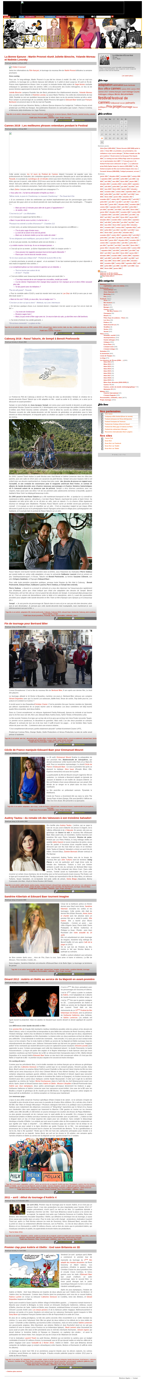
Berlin (126, 85)
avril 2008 (131, 266)
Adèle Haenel (58, 842)
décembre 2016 (123, 204)
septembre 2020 (106, 179)
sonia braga (45, 887)
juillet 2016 (132, 207)
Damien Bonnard (70, 852)
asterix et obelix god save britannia (73, 1186)
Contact (135, 1378)
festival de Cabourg (78, 612)
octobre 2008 (120, 263)
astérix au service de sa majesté (46, 1184)
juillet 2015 (124, 214)
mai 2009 (131, 258)
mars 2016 (126, 209)
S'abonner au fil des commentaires (111, 274)
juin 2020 (132, 179)
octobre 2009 (127, 255)
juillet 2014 (115, 222)
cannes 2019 (37, 327)
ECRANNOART (72, 16)
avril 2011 (118, 245)
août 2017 (136, 199)
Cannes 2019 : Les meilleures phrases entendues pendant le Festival (46, 125)
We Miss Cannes (113, 311)
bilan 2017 (107, 375)
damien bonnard (45, 885)
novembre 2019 (116, 184)
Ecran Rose (108, 344)
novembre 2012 (105, 235)
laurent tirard (70, 1237)
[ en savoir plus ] (127, 75)
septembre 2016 (115, 207)
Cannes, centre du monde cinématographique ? (120, 387)
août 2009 (108, 258)
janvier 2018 (117, 197)
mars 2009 (108, 260)
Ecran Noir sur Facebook (113, 443)
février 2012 (103, 240)
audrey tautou (34, 885)
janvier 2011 (104, 248)
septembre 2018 (131, 191)
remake (26, 887)
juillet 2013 (108, 230)
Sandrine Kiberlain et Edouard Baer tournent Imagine (37, 896)
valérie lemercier (85, 1187)
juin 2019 (124, 186)
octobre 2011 (104, 243)
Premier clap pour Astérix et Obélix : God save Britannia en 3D (42, 1247)
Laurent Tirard (30, 1338)
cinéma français (115, 92)
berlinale (131, 85)
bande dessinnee (73, 1359)
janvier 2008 (117, 268)
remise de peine (35, 887)
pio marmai (19, 887)
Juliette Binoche (15, 93)
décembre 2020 (114, 176)
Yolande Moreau (85, 93)
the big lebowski (67, 887)
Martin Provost (70, 70)
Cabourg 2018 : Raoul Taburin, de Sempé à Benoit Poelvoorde (42, 338)
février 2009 (116, 260)
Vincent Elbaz (85, 887)
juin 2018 (116, 194)
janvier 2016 (104, 212)
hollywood (114, 103)
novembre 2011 (134, 240)
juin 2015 (132, 214)
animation (118, 85)
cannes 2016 (135, 89)
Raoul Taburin (47, 614)
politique (102, 107)
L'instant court (108, 346)
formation (103, 351)
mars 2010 (115, 253)
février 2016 (134, 209)
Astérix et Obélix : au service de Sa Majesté (20, 1186)
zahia (50, 329)
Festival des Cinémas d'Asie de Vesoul (117, 424)
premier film (17, 1029)
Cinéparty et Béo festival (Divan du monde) (119, 416)
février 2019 (116, 189)
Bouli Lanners (70, 1327)
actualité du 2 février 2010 (43, 1343)
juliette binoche (49, 114)
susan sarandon (55, 887)
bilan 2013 (107, 366)
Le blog (102, 358)
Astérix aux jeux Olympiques (67, 1184)
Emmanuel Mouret (64, 757)
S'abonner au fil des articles (109, 273)
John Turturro (66, 860)
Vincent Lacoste (81, 1046)
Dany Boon (13, 1314)
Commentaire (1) (63, 1367)
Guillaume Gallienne (71, 1015)
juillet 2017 (103, 202)
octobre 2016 (104, 207)
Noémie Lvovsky (39, 95)
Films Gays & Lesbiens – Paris (114, 318)
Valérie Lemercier (70, 1018)
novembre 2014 (116, 220)
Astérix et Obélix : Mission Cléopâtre (57, 1084)
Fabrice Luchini (15, 1297)
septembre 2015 (106, 214)
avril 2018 (131, 194)
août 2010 (116, 250)
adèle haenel (24, 885)
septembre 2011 (115, 243)
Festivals (57, 330)
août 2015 (116, 214)
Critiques (41, 1189)
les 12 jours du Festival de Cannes (42, 174)
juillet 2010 (124, 250)
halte (64, 327)
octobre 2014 (127, 220)
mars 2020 (115, 181)
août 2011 (125, 243)
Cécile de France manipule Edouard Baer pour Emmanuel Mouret (44, 749)
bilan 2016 (107, 373)
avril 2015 (108, 217)
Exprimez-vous (80, 120)
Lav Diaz (66, 293)
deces (117, 94)
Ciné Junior (109, 414)
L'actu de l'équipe (106, 356)
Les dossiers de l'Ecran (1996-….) (111, 360)
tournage (70, 740)
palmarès (130, 102)
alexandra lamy (31, 738)
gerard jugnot (71, 1361)
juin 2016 (103, 209)
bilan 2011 (85, 1236)
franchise (62, 1187)
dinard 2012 (25, 1187)
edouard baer (26, 114)
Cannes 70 (107, 384)
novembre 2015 (125, 212)
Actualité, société (110, 335)
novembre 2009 (116, 255)
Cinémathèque (109, 289)
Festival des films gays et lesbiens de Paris (119, 426)
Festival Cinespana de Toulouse (115, 421)
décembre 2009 (105, 255)
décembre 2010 (114, 248)
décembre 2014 (105, 220)
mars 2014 (108, 225)
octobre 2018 (120, 191)
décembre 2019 (105, 184)
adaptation (26, 806)
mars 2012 (134, 237)
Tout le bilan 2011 (16, 1232)
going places (66, 885)
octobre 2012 (115, 235)
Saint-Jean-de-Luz (110, 324)
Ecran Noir (108, 441)
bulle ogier (39, 969)
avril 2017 (126, 202)
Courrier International (111, 393)
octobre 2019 (127, 184)
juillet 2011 (132, 243)
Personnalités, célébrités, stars (48, 117)
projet (117, 106)
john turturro (76, 885)
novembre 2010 (125, 248)
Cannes (51, 330)
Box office (104, 88)
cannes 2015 (125, 89)
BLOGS (81, 16)
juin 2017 (112, 202)
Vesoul (106, 331)
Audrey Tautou (66, 825)
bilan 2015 (107, 371)
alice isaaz (34, 806)
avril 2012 (126, 237)
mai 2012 (119, 237)
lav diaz (69, 327)
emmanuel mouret (66, 806)
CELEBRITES (29, 16)
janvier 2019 (125, 189)
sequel (43, 1363)
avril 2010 (108, 253)
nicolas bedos (65, 969)
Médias (102, 391)
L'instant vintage (109, 349)
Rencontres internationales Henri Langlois (118, 432)
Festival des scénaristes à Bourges (116, 429)
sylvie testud (61, 740)
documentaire (127, 94)
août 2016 (125, 207)
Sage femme (80, 84)
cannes (116, 88)
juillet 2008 (108, 266)
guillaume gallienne (72, 1187)
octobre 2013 (120, 227)
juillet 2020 (124, 179)
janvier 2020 (133, 181)
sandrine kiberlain (76, 969)
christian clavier (62, 738)
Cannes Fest (109, 438)
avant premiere (90, 1186)
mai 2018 (123, 194)
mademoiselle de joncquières (83, 806)
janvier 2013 (117, 232)
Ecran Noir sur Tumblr (112, 446)
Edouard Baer (71, 100)
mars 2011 (126, 245)
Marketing (107, 294)
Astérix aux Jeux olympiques (21, 1086)
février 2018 (108, 197)
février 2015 (124, 217)
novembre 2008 (109, 263)
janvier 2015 (133, 217)
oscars (122, 103)
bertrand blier (51, 738)
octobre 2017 (115, 199)
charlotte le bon (20, 1361)
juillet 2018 (108, 194)
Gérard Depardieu (16, 699)
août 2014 (108, 222)
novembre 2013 (109, 227)
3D (22, 1359)
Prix (109, 106)
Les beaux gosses (40, 1310)
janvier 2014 (125, 225)
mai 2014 (131, 222)
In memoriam (104, 353)
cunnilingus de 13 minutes (38, 179)
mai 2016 (110, 209)
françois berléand (37, 114)
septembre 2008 (131, 263)
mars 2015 (115, 217)
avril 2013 (131, 230)
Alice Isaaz (69, 769)
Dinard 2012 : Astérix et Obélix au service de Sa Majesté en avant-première (50, 979)
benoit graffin (31, 969)
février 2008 (108, 268)
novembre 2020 (125, 176)
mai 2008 (123, 266)
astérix (31, 1184)
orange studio (51, 740)
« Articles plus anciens (14, 1371)
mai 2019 (131, 186)
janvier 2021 (104, 176)
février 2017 (103, 204)
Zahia (17, 189)
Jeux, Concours (109, 292)
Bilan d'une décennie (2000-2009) (115, 382)
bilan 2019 (107, 380)
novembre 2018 (109, 191)
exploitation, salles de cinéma (114, 286)
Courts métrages (109, 340)
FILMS (22, 16)
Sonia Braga (72, 879)
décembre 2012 (128, 232)
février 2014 (116, 225)
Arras (105, 300)
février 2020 (124, 181)
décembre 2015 (114, 212)
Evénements (104, 288)
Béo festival (108, 302)
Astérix (65, 995)
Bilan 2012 (107, 364)
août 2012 (136, 235)
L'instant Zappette (110, 395)
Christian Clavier (41, 704)
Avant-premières (37, 615)
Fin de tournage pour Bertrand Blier (26, 623)
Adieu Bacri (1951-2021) (107, 148)
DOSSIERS (40, 16)
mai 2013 (123, 230)
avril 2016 (118, 209)
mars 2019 (108, 189)
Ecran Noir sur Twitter (112, 448)
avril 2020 (108, 181)
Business (31, 1239)
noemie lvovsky (83, 114)
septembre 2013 (131, 227)
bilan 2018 (107, 378)
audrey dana (42, 738)
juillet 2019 (115, 186)
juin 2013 (116, 230)
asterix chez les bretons (86, 1184)
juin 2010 (132, 250)
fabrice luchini (57, 327)
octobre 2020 (136, 176)
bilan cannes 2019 (26, 327)
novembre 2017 (105, 199)
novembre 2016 (134, 204)
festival (104, 97)
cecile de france (44, 806)
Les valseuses (86, 885)
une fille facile (91, 327)
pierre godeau (90, 612)
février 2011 (134, 245)
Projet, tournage (65, 117)
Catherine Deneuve (29, 1067)
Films (53, 615)
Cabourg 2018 (56, 612)
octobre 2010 (136, 248)
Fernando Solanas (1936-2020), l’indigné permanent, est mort (119, 171)
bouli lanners (84, 1359)
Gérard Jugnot (83, 1330)
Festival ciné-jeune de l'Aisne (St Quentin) (118, 419)
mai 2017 (119, 202)
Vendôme (107, 327)
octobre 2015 (136, 212)
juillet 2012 (103, 237)
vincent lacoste (71, 1363)
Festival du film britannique (49, 1187)
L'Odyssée (69, 830)
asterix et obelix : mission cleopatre (48, 1186)
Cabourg (47, 612)
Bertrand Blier (57, 690)
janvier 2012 (113, 240)
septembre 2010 (106, 250)
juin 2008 (116, 266)
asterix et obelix (36, 1359)
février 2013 (108, 232)
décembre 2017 (128, 197)
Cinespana (107, 313)
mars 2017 (134, 202)
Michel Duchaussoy (43, 1081)
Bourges (106, 307)
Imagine (56, 969)
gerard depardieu (40, 740)
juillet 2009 (115, 258)
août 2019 (108, 186)
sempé (55, 614)
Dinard (47, 1189)
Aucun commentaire (64, 120)
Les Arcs (107, 320)
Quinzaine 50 (108, 389)
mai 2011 (110, 245)
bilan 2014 (107, 368)
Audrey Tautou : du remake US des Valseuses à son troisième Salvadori (48, 818)
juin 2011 (103, 245)
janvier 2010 (133, 253)
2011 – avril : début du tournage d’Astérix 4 (30, 1197)
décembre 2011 (123, 240)
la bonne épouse (60, 114)
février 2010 (124, 253)
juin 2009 (124, 258)
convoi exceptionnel (75, 738)
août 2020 (116, 179)
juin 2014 (124, 222)
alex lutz (23, 738)
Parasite (12, 179)
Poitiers (106, 322)
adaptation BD (25, 612)
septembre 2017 (126, 199)
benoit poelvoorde (37, 612)
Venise (106, 329)
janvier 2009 (125, 260)
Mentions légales (124, 1378)
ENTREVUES (60, 16)
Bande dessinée (15, 1187)
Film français (34, 70)
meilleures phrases (79, 327)
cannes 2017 (103, 92)
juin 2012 (112, 237)
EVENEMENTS (50, 16)
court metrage (127, 92)
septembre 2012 (126, 235)
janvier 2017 (113, 204)
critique (110, 94)
